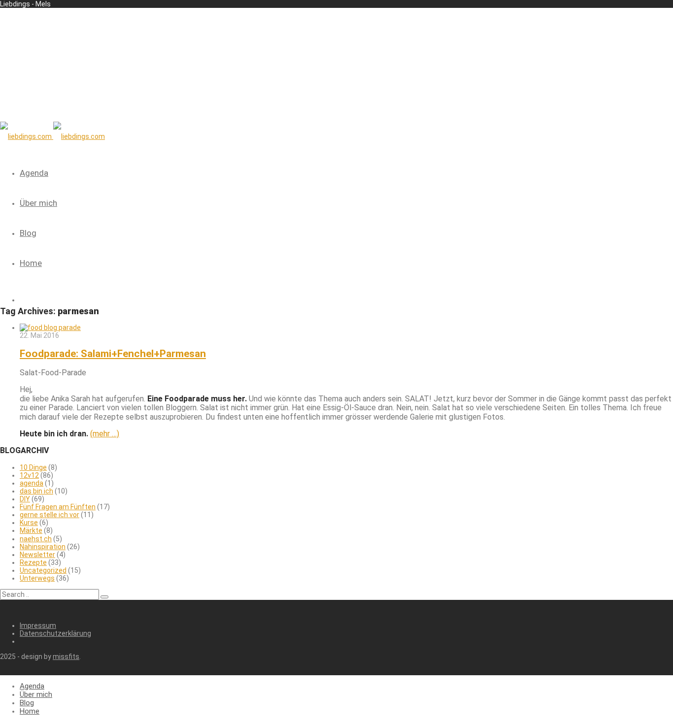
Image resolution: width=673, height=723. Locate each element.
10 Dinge (33, 467)
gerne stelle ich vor (49, 515)
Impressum (38, 625)
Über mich (38, 203)
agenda (31, 483)
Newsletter (37, 555)
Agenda (34, 173)
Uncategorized (43, 570)
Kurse (29, 522)
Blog (28, 233)
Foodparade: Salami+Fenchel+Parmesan (113, 354)
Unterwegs (37, 578)
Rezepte (33, 562)
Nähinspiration (43, 547)
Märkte (31, 530)
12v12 (29, 475)
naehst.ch (36, 539)
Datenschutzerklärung (55, 633)
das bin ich (36, 491)
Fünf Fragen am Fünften (58, 507)
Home (31, 263)
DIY (25, 499)
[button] (104, 596)
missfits (66, 656)
